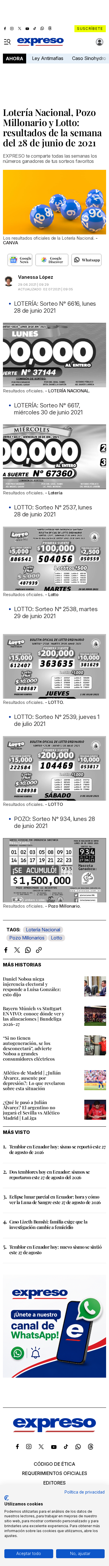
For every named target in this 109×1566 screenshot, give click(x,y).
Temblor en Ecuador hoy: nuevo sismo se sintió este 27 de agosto (55, 1249)
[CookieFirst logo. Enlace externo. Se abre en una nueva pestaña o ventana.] (6, 1498)
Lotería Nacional (43, 930)
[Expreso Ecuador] (54, 1430)
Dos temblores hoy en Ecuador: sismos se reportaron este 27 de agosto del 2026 (49, 1174)
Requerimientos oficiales (54, 1473)
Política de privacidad (85, 1492)
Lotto (56, 938)
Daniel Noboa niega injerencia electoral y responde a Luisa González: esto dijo (32, 986)
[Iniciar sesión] (99, 42)
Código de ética (54, 1464)
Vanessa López (35, 277)
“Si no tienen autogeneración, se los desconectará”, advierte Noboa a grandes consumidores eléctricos (29, 1048)
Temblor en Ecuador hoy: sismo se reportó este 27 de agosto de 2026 (57, 1149)
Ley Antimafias (47, 58)
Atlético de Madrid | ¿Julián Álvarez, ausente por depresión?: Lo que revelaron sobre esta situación (34, 1080)
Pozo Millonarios (26, 938)
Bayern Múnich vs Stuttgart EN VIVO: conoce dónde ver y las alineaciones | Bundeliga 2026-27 (33, 1016)
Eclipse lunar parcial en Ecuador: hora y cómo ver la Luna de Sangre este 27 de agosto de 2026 (55, 1199)
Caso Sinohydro (89, 58)
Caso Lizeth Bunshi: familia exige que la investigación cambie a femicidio (48, 1224)
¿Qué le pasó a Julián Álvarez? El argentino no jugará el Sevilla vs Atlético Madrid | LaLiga (31, 1110)
